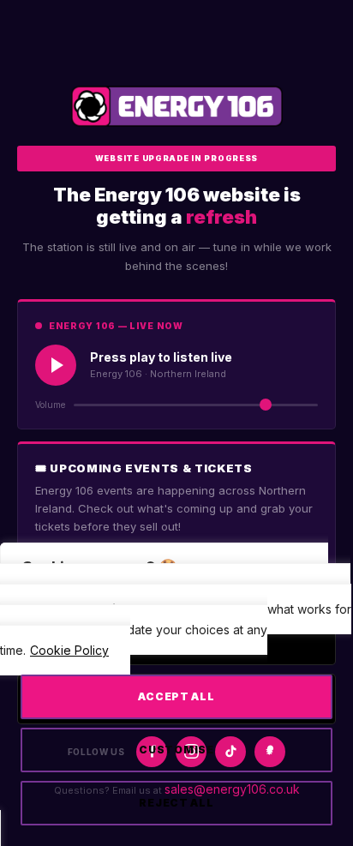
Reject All (176, 802)
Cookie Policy (69, 650)
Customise (176, 749)
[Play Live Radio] (55, 365)
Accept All (176, 696)
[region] (176, 701)
